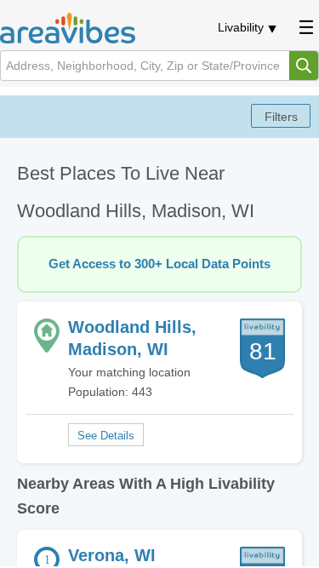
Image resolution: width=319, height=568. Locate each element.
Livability (241, 27)
